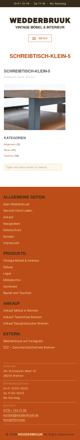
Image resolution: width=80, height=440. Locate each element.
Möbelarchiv (12, 280)
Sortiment (10, 286)
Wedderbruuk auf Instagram (23, 341)
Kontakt (8, 236)
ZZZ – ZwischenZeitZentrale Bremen (29, 347)
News (7, 150)
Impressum (11, 243)
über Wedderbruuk (16, 204)
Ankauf (8, 217)
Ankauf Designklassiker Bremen (25, 323)
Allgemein (10, 144)
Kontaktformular (14, 419)
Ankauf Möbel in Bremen (20, 310)
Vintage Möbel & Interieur (21, 260)
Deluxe (8, 267)
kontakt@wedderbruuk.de (21, 415)
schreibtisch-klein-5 (27, 71)
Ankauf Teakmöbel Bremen (22, 317)
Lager (7, 273)
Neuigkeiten (11, 223)
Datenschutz (12, 230)
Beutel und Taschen (17, 293)
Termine (9, 155)
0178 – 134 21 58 (14, 410)
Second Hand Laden (17, 210)
